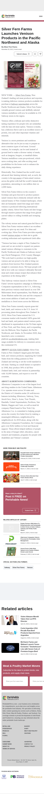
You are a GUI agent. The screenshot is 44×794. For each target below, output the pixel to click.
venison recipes (14, 235)
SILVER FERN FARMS (19, 350)
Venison (30, 567)
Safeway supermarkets (20, 104)
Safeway (7, 567)
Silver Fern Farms (10, 47)
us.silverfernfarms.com (18, 339)
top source (17, 178)
